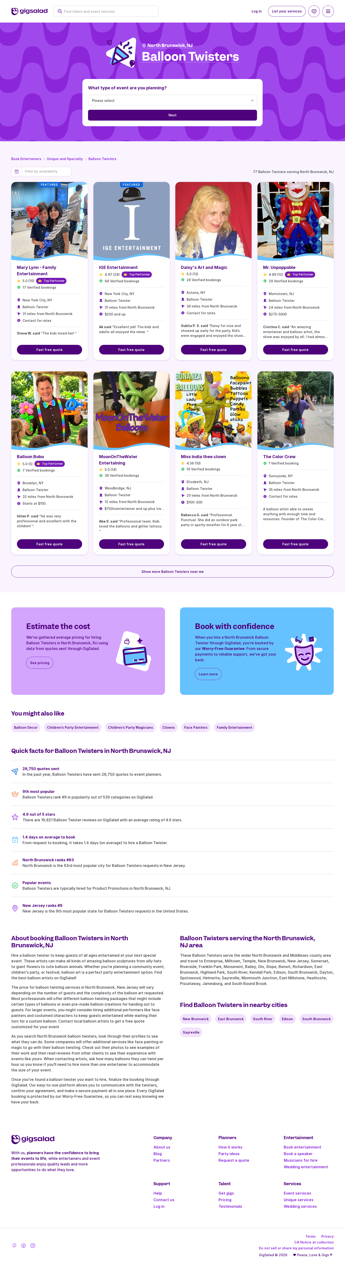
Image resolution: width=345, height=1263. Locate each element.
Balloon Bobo (30, 456)
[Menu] (328, 11)
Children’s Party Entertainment (73, 727)
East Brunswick (231, 1019)
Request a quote (233, 1160)
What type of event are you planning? (127, 87)
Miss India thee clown (203, 456)
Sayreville (191, 1032)
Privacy (327, 1236)
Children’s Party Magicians (130, 727)
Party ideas (229, 1153)
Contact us (163, 1199)
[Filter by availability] (46, 171)
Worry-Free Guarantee (223, 648)
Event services (297, 1193)
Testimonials (230, 1206)
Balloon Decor (26, 727)
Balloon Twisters (102, 159)
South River (262, 1019)
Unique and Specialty (65, 159)
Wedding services (300, 1206)
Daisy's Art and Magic (204, 267)
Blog (157, 1153)
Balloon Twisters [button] (190, 57)
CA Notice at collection (314, 1242)
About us (161, 1147)
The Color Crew (279, 456)
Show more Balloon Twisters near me (173, 572)
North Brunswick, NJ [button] (170, 45)
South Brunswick (316, 1019)
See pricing (39, 663)
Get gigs (226, 1193)
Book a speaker (298, 1153)
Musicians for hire (301, 1160)
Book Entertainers (26, 159)
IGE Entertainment (118, 267)
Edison (287, 1019)
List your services (287, 11)
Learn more (208, 674)
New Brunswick (196, 1019)
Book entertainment (302, 1147)
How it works (230, 1147)
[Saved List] (314, 11)
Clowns (168, 727)
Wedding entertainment (306, 1167)
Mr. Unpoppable (279, 267)
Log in (257, 11)
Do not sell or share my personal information (296, 1248)
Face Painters (195, 727)
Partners (161, 1160)
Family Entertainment (234, 727)
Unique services (299, 1199)
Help (157, 1193)
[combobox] (108, 11)
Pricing (224, 1199)
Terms (310, 1236)
